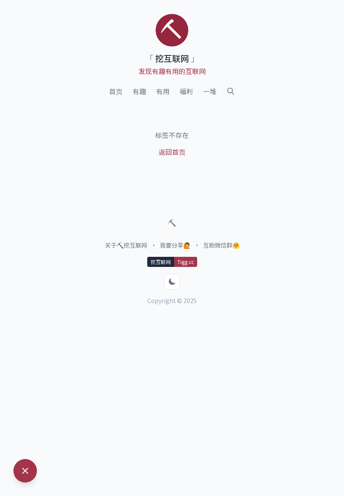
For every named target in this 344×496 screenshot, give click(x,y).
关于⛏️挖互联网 (126, 245)
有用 (162, 91)
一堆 (209, 91)
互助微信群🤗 (221, 245)
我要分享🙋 (175, 245)
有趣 (139, 91)
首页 (115, 91)
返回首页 (172, 152)
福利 (186, 91)
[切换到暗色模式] (172, 282)
